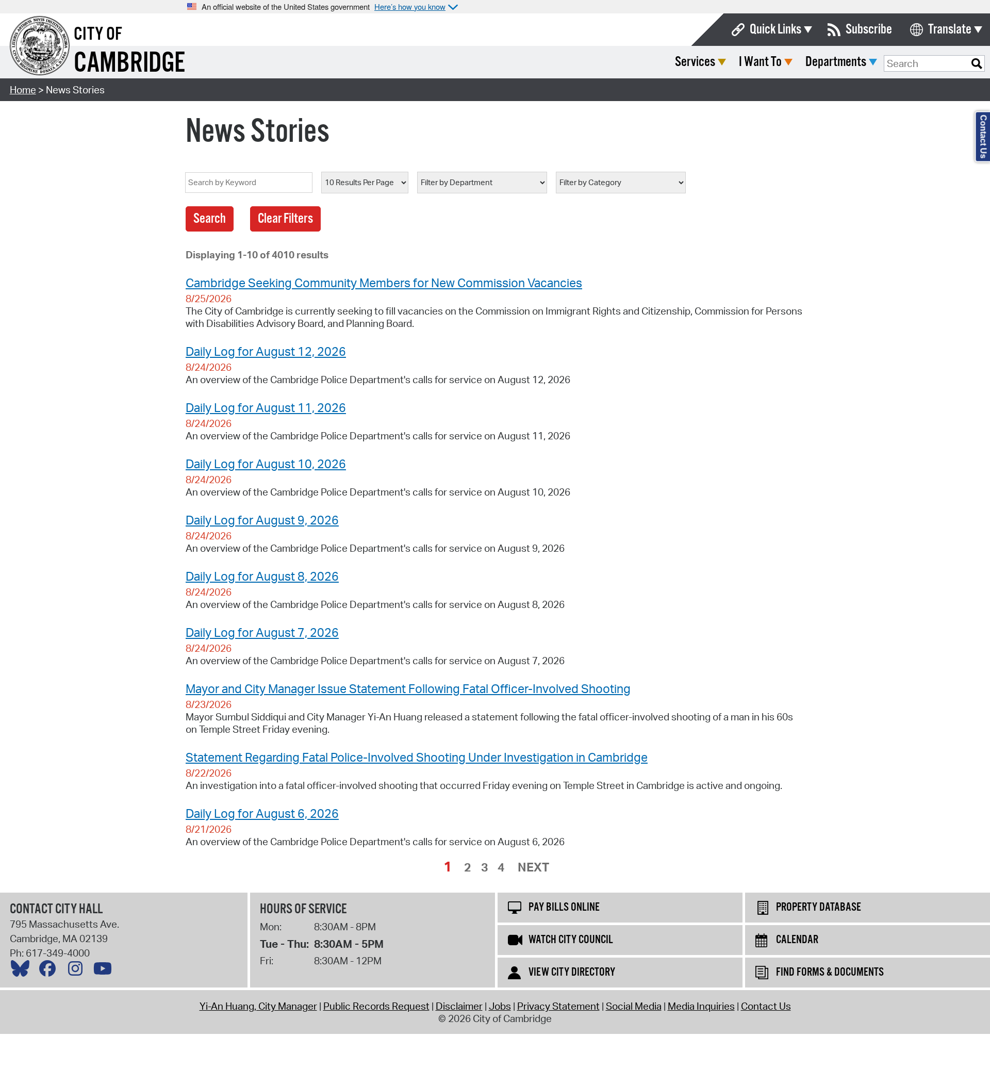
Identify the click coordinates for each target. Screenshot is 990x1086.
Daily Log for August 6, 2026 (262, 813)
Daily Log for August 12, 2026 (266, 351)
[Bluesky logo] (23, 971)
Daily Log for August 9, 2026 (262, 520)
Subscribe (869, 29)
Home (23, 90)
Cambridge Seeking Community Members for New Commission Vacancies (384, 282)
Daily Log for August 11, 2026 (266, 407)
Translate (949, 29)
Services (695, 62)
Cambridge (129, 63)
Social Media (634, 1006)
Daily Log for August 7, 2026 (262, 632)
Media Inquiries (701, 1006)
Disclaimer (459, 1006)
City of (98, 34)
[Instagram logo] (78, 971)
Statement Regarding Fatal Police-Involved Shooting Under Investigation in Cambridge (417, 757)
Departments (835, 62)
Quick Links (775, 29)
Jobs (500, 1006)
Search (209, 218)
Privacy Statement (558, 1006)
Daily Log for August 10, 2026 (266, 463)
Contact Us (766, 1006)
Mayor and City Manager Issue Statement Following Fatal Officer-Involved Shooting (408, 688)
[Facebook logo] (50, 971)
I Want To (760, 62)
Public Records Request (376, 1006)
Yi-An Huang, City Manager (258, 1006)
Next (533, 867)
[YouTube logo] (105, 971)
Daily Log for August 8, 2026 (262, 576)
